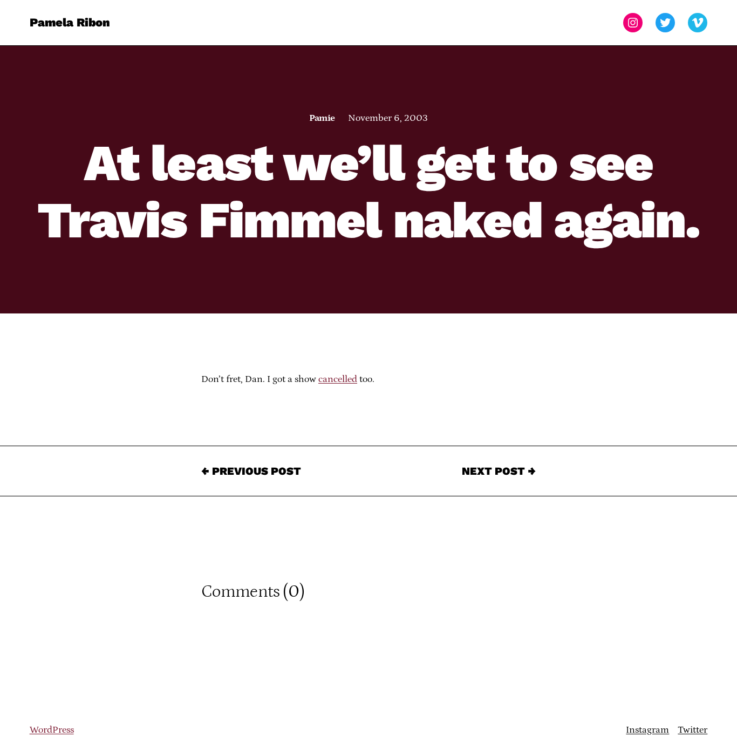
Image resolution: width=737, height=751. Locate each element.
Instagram (647, 730)
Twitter (692, 730)
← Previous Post (251, 471)
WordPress (52, 730)
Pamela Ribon (70, 22)
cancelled (337, 379)
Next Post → (499, 471)
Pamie (322, 118)
